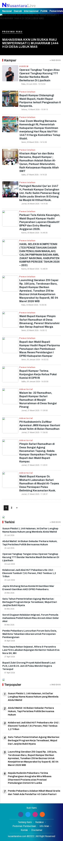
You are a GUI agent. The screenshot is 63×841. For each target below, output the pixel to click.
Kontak (24, 830)
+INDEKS (55, 60)
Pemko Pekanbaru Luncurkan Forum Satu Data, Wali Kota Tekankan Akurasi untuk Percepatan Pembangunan (29, 634)
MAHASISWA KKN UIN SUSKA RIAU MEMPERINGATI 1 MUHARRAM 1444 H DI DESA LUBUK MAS (30, 43)
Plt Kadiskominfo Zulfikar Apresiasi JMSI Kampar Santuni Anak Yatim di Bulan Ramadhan (39, 425)
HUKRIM (24, 66)
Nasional (7, 11)
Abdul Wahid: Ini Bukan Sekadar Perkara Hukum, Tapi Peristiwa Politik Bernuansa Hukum (31, 711)
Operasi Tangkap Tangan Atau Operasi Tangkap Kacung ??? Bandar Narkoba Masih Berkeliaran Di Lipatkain (30, 557)
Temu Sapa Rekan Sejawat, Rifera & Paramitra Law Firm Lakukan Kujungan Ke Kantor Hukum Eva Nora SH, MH (30, 649)
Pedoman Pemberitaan (24, 826)
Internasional (31, 11)
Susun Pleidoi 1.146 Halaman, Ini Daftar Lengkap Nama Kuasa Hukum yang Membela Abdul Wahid (33, 696)
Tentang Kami (25, 822)
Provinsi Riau (12, 32)
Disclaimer (36, 830)
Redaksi (39, 822)
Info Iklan (44, 826)
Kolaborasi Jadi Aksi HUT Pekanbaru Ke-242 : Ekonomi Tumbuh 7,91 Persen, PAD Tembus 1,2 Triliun (29, 573)
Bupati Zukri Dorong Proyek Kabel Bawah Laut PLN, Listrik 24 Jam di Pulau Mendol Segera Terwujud (28, 665)
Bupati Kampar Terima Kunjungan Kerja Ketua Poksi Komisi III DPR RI (38, 374)
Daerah (18, 11)
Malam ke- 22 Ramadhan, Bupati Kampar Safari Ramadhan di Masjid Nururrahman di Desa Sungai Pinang (38, 399)
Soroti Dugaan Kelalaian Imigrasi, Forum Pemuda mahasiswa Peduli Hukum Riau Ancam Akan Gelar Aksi (30, 618)
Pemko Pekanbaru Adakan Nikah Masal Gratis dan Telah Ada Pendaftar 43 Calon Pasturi (34, 792)
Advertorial (26, 389)
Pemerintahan (27, 92)
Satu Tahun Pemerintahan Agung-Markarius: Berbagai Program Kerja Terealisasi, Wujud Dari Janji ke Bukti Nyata (29, 602)
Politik (43, 11)
